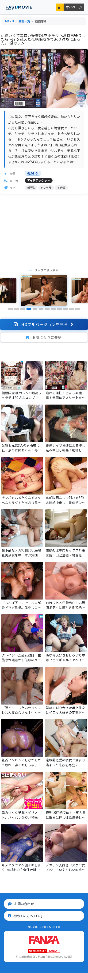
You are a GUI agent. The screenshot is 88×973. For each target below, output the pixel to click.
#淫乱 (31, 188)
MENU (9, 21)
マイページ (74, 7)
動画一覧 (24, 21)
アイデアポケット (38, 180)
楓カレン (33, 173)
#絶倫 (61, 188)
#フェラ (46, 188)
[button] (10, 309)
